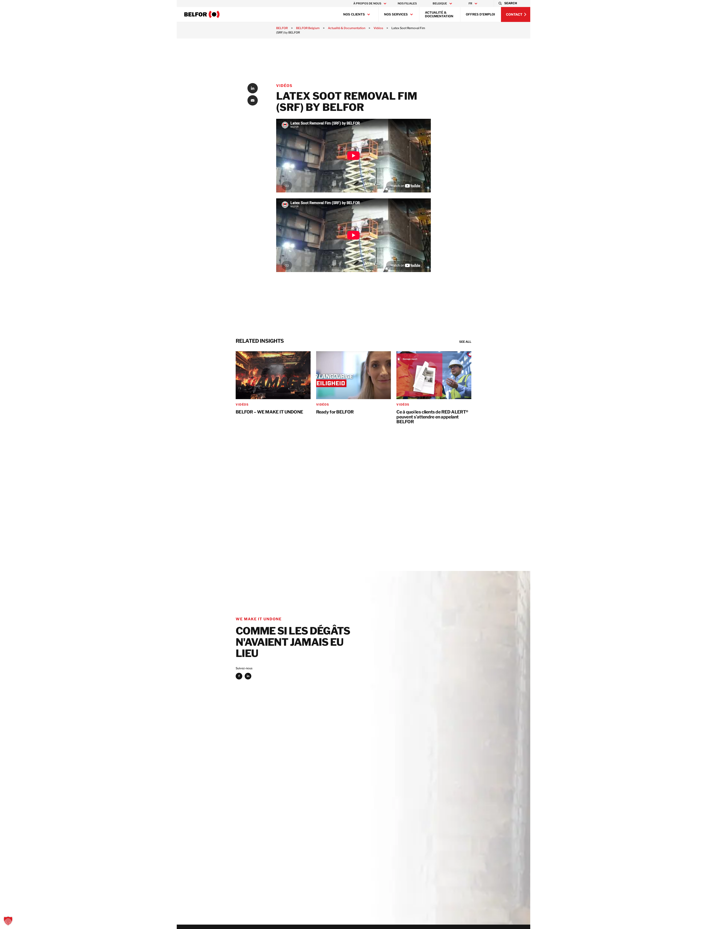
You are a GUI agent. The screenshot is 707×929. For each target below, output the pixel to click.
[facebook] (239, 676)
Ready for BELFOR (335, 412)
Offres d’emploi (480, 14)
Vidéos (284, 85)
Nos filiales (407, 3)
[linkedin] (248, 676)
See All (465, 341)
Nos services (396, 14)
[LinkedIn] (252, 88)
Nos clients (354, 14)
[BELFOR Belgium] (202, 14)
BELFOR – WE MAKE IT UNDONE (269, 412)
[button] (507, 3)
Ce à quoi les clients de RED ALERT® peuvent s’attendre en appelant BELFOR (432, 417)
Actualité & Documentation (439, 14)
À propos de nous (367, 3)
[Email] (252, 100)
